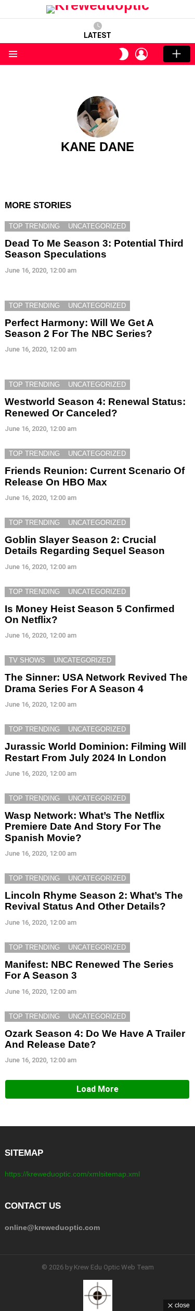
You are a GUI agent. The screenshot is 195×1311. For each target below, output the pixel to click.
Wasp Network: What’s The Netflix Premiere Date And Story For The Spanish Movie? (85, 826)
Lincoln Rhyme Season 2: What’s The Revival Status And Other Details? (94, 901)
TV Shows (27, 660)
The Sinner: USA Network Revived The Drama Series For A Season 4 (96, 683)
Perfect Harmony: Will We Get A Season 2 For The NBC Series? (79, 328)
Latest (97, 35)
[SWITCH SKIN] (124, 54)
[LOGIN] (141, 54)
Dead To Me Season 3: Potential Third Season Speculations (94, 249)
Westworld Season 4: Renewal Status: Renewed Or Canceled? (95, 407)
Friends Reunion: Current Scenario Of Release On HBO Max (95, 476)
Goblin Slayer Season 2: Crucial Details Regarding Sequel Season (85, 545)
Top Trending (34, 226)
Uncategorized (97, 226)
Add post (176, 54)
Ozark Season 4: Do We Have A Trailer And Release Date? (95, 1039)
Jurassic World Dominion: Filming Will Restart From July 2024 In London (95, 752)
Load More (97, 1089)
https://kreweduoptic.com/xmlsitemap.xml (72, 1174)
